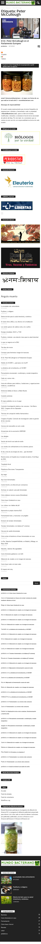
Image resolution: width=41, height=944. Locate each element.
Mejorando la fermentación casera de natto (21, 668)
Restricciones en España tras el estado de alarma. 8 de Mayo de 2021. (20, 458)
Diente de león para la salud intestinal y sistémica (16, 316)
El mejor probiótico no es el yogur (11, 401)
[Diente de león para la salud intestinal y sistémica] (6, 900)
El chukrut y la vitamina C (18, 752)
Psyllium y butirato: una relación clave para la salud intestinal (19, 337)
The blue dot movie (7, 347)
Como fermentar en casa (8, 918)
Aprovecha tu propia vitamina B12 (11, 510)
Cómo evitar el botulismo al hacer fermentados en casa (18, 536)
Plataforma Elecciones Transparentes (12, 469)
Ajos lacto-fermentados (8, 480)
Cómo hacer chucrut (7, 924)
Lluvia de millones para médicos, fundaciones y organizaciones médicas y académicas (20, 384)
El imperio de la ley (7, 569)
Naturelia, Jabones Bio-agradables (11, 549)
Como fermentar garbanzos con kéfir (12, 554)
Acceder (3, 791)
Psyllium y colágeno (7, 311)
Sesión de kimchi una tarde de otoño (12, 441)
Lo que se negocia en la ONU (10, 342)
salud (2, 930)
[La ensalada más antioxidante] (6, 880)
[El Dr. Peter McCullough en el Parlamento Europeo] (20, 28)
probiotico (4, 46)
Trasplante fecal (6, 464)
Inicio (2, 8)
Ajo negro (4, 474)
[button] (37, 3)
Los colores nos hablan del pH (10, 505)
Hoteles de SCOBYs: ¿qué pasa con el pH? (14, 363)
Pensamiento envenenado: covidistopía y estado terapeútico (19, 373)
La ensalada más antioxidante (10, 306)
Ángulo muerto (9, 296)
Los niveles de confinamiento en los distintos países (17, 446)
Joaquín (3, 725)
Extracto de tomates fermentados (11, 521)
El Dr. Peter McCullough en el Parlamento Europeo (15, 42)
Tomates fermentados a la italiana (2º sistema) (15, 526)
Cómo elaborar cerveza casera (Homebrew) (14, 495)
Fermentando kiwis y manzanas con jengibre (14, 516)
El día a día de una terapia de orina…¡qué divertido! (16, 452)
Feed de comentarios (7, 797)
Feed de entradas (6, 794)
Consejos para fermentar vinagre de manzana (15, 352)
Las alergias (4, 436)
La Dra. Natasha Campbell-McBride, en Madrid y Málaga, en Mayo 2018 (19, 542)
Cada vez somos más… (8, 378)
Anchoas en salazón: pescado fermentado (14, 490)
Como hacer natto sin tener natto (11, 564)
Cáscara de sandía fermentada (10, 531)
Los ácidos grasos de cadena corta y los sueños (16, 327)
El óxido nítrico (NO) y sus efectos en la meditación (17, 322)
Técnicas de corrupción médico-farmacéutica (14, 413)
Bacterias (4, 915)
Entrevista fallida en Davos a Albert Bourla (14, 391)
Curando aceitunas (6, 396)
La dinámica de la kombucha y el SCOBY (13, 368)
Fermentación (5, 921)
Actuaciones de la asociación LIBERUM (13, 431)
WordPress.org (5, 800)
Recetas (3, 927)
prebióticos (4, 934)
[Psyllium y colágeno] (6, 890)
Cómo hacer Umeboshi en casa (10, 500)
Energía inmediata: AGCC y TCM (11, 332)
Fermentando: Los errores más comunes (20, 701)
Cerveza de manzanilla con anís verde (12, 426)
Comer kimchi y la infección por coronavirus (14, 485)
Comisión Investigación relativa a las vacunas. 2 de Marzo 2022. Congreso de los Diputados (19, 407)
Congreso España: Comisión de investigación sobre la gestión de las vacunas (20, 420)
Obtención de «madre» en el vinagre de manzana (16, 559)
